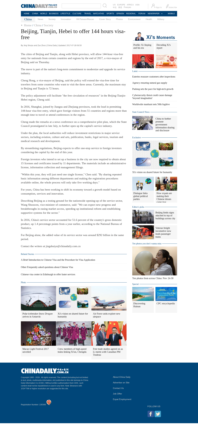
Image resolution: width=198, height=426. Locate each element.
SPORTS (110, 14)
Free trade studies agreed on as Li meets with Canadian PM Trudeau (108, 352)
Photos (119, 19)
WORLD (43, 14)
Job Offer (117, 393)
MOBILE (171, 14)
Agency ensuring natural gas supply (149, 82)
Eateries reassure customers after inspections (153, 76)
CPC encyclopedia (166, 303)
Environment (134, 19)
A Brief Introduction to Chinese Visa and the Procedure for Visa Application (58, 260)
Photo (23, 282)
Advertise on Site (121, 382)
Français (127, 7)
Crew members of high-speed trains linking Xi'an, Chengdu (72, 350)
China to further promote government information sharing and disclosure (164, 124)
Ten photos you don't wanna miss (146, 243)
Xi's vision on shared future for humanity (73, 315)
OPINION (120, 14)
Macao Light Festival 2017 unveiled (35, 350)
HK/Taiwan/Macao (85, 19)
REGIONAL (131, 14)
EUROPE (121, 5)
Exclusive (136, 137)
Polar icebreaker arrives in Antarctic (37, 315)
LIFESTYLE (65, 14)
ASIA (137, 5)
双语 (120, 7)
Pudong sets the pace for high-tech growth (152, 89)
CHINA (35, 14)
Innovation (66, 19)
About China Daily (121, 377)
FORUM (141, 14)
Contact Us (118, 388)
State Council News (140, 112)
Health (149, 19)
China (37, 25)
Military (160, 19)
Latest (135, 71)
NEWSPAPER (153, 14)
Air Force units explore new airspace (106, 315)
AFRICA (130, 5)
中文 (115, 7)
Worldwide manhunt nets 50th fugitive (151, 104)
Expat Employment (122, 399)
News (40, 19)
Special (135, 284)
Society (52, 19)
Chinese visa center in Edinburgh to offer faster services (48, 274)
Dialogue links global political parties (140, 196)
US (114, 5)
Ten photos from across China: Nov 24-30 (152, 278)
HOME (26, 14)
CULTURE (77, 14)
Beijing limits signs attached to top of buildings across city (165, 215)
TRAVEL (87, 14)
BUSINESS (53, 14)
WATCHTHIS (98, 14)
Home (28, 25)
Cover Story (105, 19)
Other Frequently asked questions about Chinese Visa (47, 267)
